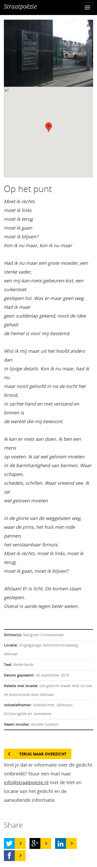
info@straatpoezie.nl (26, 782)
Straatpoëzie (20, 6)
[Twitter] (9, 843)
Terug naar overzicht (42, 753)
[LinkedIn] (60, 843)
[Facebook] (9, 855)
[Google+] (34, 843)
